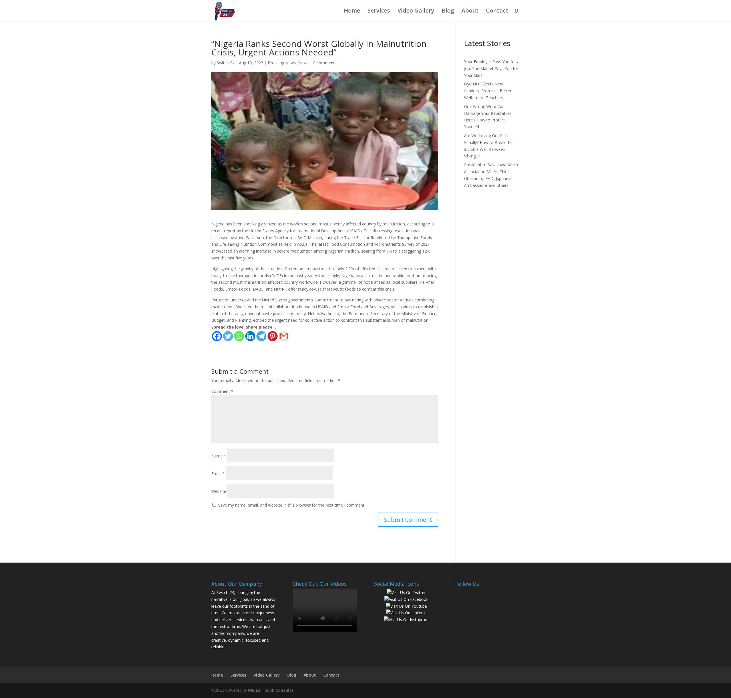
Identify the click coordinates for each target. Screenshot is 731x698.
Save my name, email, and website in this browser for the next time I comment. (291, 505)
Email (218, 473)
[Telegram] (261, 336)
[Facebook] (217, 336)
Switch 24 (225, 62)
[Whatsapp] (239, 336)
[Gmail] (284, 336)
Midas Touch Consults (271, 690)
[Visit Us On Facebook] (406, 599)
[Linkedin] (250, 336)
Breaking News (282, 62)
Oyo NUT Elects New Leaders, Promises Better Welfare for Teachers (487, 90)
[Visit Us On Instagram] (406, 619)
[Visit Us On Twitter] (406, 592)
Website (218, 491)
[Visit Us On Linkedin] (406, 612)
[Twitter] (228, 336)
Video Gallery (415, 11)
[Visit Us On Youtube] (406, 606)
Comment (222, 391)
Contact (497, 11)
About (470, 11)
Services (378, 11)
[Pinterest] (273, 336)
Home (352, 11)
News (303, 62)
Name (218, 456)
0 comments (325, 62)
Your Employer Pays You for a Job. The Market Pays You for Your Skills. (491, 68)
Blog (448, 11)
